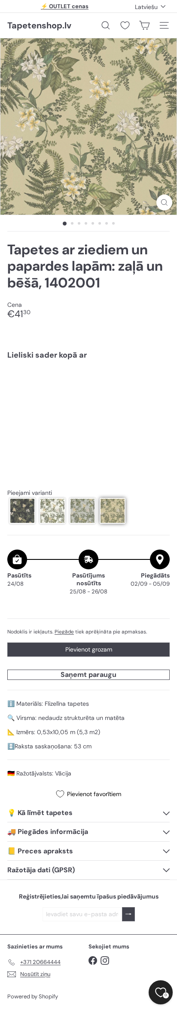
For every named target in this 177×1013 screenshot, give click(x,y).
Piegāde (64, 631)
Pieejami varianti (29, 493)
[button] (22, 511)
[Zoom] (164, 202)
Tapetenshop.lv (39, 25)
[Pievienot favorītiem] (158, 384)
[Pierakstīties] (128, 914)
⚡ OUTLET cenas (64, 6)
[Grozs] (144, 25)
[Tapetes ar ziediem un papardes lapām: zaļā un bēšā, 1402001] (88, 392)
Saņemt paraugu (88, 674)
